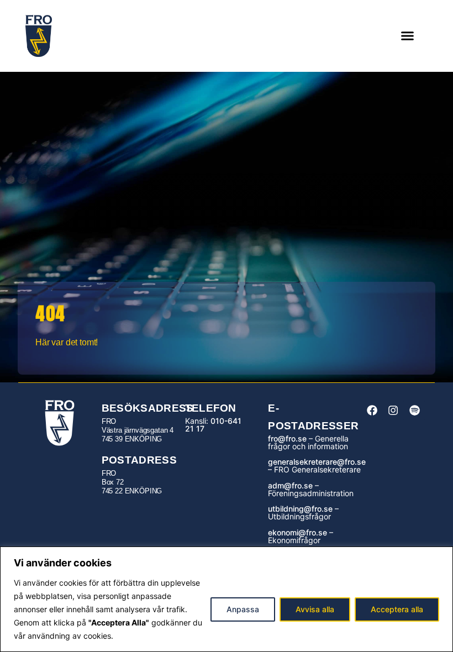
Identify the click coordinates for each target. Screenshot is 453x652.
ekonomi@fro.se (297, 532)
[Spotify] (414, 409)
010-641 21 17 (213, 424)
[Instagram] (393, 409)
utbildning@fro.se (300, 508)
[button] (407, 35)
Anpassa (243, 609)
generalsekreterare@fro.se (317, 461)
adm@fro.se (290, 485)
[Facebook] (371, 409)
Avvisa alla (315, 609)
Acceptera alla (397, 609)
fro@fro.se (287, 438)
